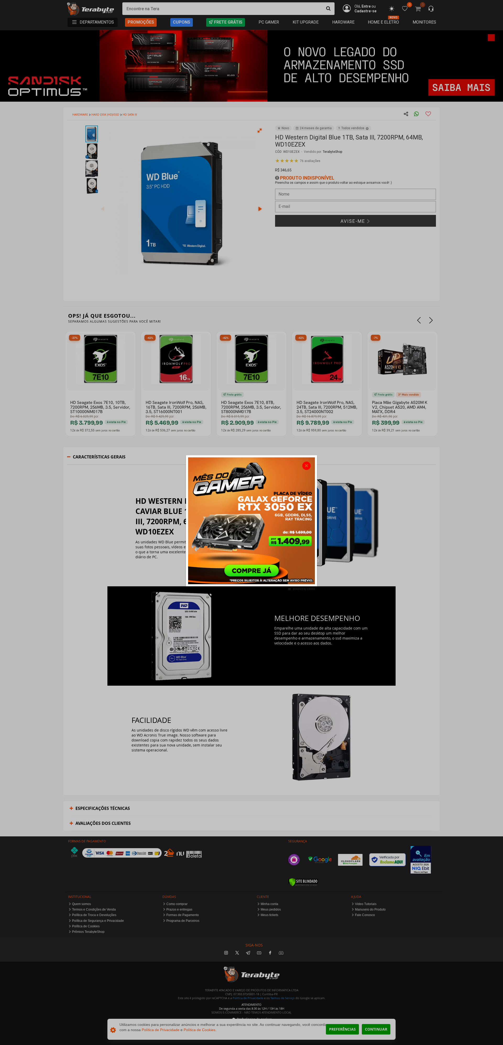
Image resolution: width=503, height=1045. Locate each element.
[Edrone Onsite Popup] (251, 522)
